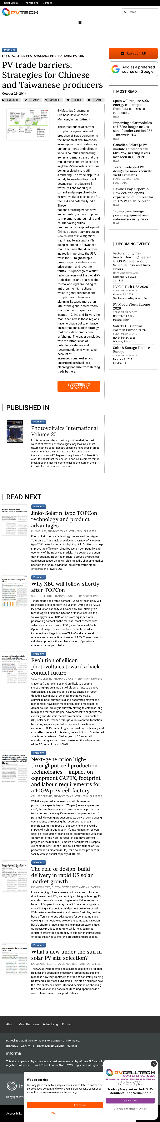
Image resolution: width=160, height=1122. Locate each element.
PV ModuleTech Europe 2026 (131, 306)
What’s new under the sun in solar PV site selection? (66, 954)
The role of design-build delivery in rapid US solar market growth (62, 875)
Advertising (32, 2)
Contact (47, 2)
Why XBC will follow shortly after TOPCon (65, 586)
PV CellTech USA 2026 (130, 287)
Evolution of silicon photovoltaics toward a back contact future (65, 666)
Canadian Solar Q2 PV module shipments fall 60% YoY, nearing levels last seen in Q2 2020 (131, 151)
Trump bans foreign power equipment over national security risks (131, 215)
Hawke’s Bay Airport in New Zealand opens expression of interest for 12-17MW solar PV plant (133, 195)
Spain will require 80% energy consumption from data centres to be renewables (131, 107)
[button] (11, 100)
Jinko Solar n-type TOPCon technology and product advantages (64, 519)
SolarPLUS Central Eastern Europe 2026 (129, 328)
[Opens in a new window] (13, 1052)
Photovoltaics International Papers (55, 55)
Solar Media (11, 2)
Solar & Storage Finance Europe (131, 350)
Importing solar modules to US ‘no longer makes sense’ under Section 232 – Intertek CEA (132, 129)
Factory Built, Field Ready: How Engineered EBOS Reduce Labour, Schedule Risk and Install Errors (133, 261)
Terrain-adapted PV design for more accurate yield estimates (132, 171)
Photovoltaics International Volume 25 (64, 431)
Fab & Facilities (13, 55)
